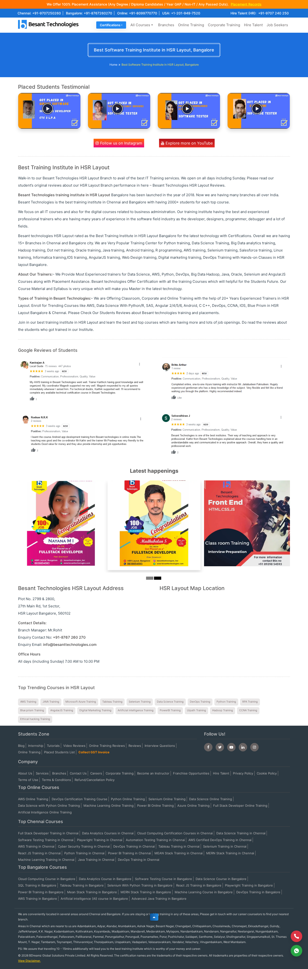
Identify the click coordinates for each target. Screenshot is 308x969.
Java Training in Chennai (96, 860)
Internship (35, 746)
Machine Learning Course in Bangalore (204, 892)
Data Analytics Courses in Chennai (108, 833)
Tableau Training (112, 701)
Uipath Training (196, 710)
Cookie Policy (267, 773)
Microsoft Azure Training (80, 701)
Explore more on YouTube (188, 143)
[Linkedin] (243, 747)
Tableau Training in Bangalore (82, 885)
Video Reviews (74, 746)
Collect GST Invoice (93, 752)
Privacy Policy (243, 773)
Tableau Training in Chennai (178, 846)
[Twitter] (220, 747)
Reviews (134, 746)
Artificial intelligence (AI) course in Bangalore (94, 898)
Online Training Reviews (107, 746)
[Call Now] (296, 936)
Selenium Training (140, 701)
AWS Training (28, 701)
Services (42, 773)
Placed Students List (59, 752)
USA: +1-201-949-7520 (181, 13)
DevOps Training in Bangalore (258, 892)
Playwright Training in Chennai (99, 840)
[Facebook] (208, 747)
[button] (38, 531)
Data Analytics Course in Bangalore (105, 879)
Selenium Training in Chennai (224, 846)
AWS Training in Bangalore (37, 898)
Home (113, 64)
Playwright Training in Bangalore (249, 885)
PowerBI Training (170, 710)
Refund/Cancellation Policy (95, 780)
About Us (25, 773)
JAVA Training (51, 701)
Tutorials (53, 746)
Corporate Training (224, 25)
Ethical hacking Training (35, 719)
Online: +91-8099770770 (137, 13)
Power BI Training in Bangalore (41, 892)
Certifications (110, 25)
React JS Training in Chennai (39, 853)
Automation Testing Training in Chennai (155, 840)
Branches (166, 25)
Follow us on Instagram (120, 143)
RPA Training (250, 701)
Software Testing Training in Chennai (45, 840)
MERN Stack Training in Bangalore (146, 892)
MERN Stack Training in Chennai (230, 853)
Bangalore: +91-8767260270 (89, 13)
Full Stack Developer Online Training (240, 805)
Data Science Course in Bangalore (221, 879)
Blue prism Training (32, 710)
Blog (21, 746)
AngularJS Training (61, 710)
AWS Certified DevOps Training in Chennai (219, 840)
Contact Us (78, 773)
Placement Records (246, 4)
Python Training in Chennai (84, 853)
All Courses (140, 25)
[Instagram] (254, 747)
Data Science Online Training (210, 799)
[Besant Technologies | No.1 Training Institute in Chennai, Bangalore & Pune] (49, 28)
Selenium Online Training (167, 799)
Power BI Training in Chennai (129, 853)
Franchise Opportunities (191, 773)
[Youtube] (231, 747)
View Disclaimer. (29, 961)
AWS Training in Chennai (36, 846)
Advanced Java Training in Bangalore (159, 898)
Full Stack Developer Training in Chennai (48, 833)
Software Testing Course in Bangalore (163, 879)
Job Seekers (277, 25)
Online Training (191, 25)
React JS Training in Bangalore (198, 885)
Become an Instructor (153, 773)
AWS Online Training (33, 799)
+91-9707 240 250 (273, 13)
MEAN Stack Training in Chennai (178, 853)
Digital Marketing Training (95, 710)
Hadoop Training (222, 710)
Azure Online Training (193, 805)
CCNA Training (248, 710)
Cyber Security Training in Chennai (84, 846)
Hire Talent (253, 25)
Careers (96, 773)
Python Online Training (128, 799)
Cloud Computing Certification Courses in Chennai (175, 833)
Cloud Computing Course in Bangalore (46, 879)
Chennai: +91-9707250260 (39, 13)
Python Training (226, 701)
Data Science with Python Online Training (49, 805)
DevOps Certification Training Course (79, 799)
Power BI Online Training (155, 805)
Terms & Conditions (56, 780)
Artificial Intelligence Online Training (45, 812)
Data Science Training (170, 701)
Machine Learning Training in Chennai (46, 860)
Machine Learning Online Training (108, 805)
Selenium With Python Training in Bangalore (140, 885)
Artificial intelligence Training (136, 710)
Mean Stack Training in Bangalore (92, 892)
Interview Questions (160, 746)
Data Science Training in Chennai (240, 833)
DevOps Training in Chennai (134, 846)
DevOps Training (200, 701)
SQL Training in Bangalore (37, 885)
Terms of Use (28, 780)
